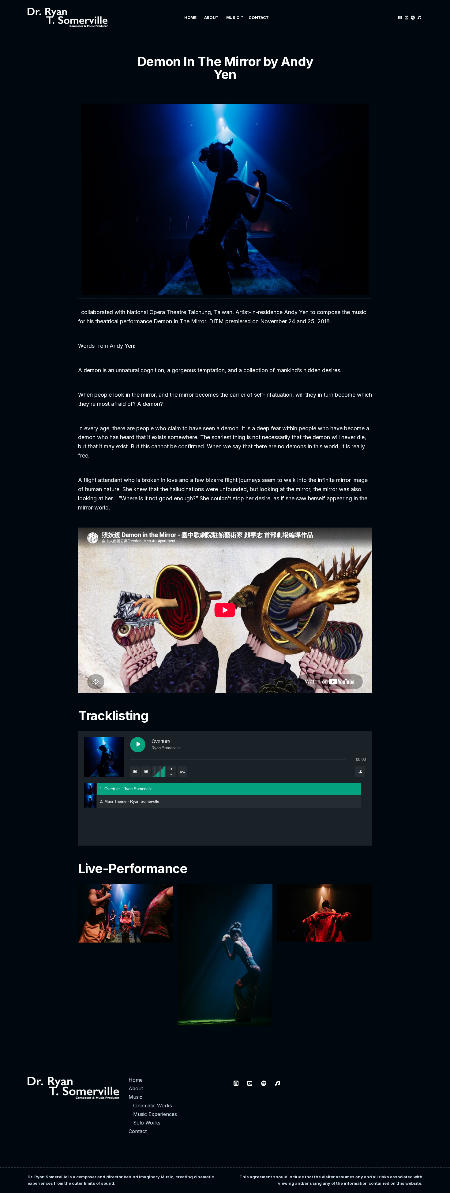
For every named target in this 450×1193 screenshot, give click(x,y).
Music (232, 17)
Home (190, 17)
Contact (258, 17)
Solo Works (146, 1123)
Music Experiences (155, 1114)
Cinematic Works (152, 1105)
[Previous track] (135, 771)
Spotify (413, 18)
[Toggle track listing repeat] (182, 771)
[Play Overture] (137, 744)
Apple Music (419, 18)
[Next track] (146, 771)
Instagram (400, 18)
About (211, 17)
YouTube (406, 18)
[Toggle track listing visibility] (360, 771)
